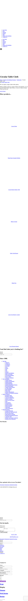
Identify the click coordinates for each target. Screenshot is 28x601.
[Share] (3, 599)
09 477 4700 (14, 534)
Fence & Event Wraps (9, 400)
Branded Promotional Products (11, 415)
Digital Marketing (9, 383)
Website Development (9, 381)
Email (1, 527)
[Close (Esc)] (4, 599)
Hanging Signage (8, 404)
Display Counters (8, 399)
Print (4, 31)
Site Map (4, 361)
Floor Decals (7, 402)
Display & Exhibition (7, 35)
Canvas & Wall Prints (9, 397)
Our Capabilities (6, 379)
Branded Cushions (9, 396)
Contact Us (5, 37)
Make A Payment (8, 374)
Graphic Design (8, 380)
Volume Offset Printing (10, 387)
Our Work (5, 30)
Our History (7, 364)
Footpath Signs (8, 403)
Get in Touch (3, 581)
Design (4, 33)
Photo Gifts (7, 390)
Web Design (4, 593)
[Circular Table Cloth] (4, 82)
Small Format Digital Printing (11, 384)
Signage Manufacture (9, 391)
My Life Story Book (9, 413)
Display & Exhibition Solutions (11, 393)
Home (1, 79)
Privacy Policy (8, 376)
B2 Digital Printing (9, 386)
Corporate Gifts (8, 416)
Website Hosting (8, 382)
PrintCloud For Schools (10, 414)
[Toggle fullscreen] (1, 599)
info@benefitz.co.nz (14, 536)
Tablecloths (19, 79)
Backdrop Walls (8, 395)
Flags (6, 401)
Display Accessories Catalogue (11, 417)
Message (2, 531)
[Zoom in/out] (0, 599)
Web (3, 34)
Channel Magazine (9, 410)
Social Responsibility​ (9, 375)
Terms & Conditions (9, 377)
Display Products (6, 394)
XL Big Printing (8, 388)
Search (1, 352)
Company (2, 570)
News (6, 367)
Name (1, 525)
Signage (4, 32)
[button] (1, 544)
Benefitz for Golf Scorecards (11, 412)
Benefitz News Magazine (10, 419)
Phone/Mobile (3, 572)
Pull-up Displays (8, 406)
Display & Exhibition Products (9, 79)
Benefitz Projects (6, 409)
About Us (7, 362)
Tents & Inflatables (9, 408)
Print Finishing (8, 389)
